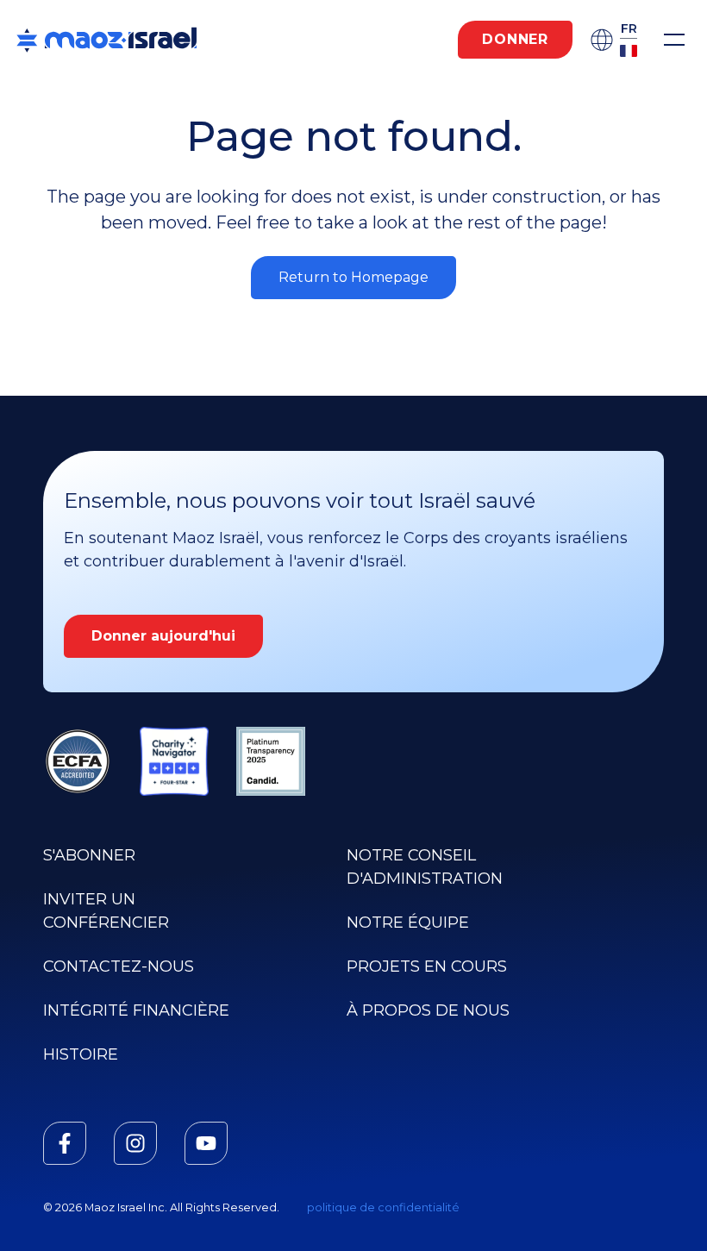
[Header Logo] (106, 39)
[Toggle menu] (674, 40)
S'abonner (89, 855)
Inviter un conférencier (106, 911)
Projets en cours (427, 966)
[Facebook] (64, 1143)
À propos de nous (428, 1010)
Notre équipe (408, 922)
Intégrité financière (136, 1010)
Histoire (80, 1054)
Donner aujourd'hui (163, 636)
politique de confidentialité (383, 1207)
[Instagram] (135, 1143)
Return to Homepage (353, 277)
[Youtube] (206, 1143)
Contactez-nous (118, 966)
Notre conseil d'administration (425, 867)
